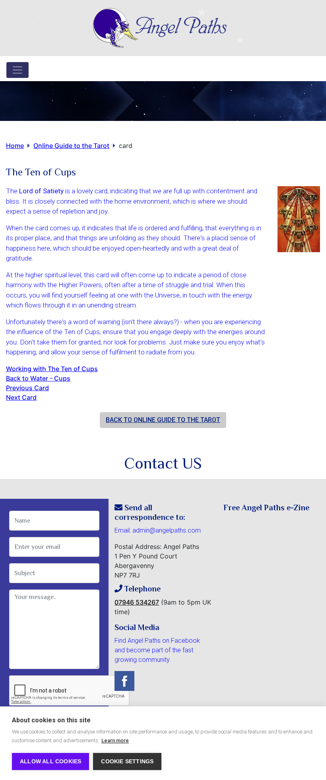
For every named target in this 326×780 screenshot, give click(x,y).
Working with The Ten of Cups (52, 369)
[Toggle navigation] (17, 70)
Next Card (21, 397)
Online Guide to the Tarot (71, 146)
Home (15, 146)
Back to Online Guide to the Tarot (163, 420)
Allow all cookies (50, 761)
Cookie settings (127, 761)
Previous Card (27, 388)
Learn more (115, 740)
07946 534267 (136, 602)
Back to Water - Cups (38, 378)
